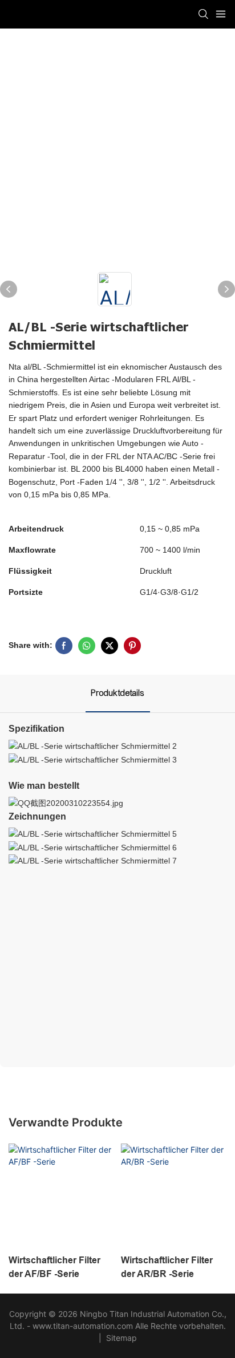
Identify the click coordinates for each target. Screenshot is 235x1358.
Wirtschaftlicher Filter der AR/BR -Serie (167, 1267)
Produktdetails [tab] (117, 693)
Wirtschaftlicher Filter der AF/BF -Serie (54, 1267)
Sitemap (120, 1338)
